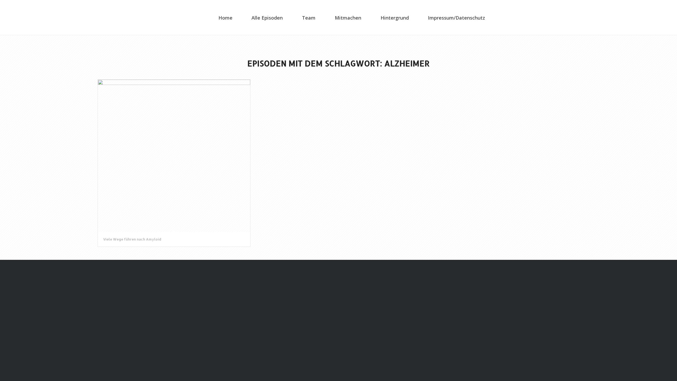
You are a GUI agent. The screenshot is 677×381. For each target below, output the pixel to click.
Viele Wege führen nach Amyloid (132, 239)
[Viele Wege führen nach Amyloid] (174, 156)
